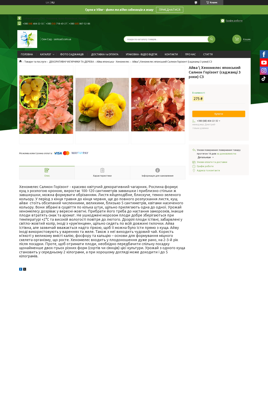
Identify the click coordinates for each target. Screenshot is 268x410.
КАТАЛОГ (45, 54)
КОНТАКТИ (171, 54)
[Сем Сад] (27, 39)
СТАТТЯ (208, 54)
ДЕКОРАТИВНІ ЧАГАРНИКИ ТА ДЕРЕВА (71, 61)
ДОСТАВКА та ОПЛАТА (104, 54)
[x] (24, 269)
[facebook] (20, 269)
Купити (219, 113)
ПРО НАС (190, 54)
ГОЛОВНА (27, 54)
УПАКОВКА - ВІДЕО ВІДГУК (141, 54)
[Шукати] (211, 39)
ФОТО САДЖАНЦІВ (72, 54)
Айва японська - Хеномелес (112, 61)
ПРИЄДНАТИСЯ (169, 9)
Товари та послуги (35, 61)
